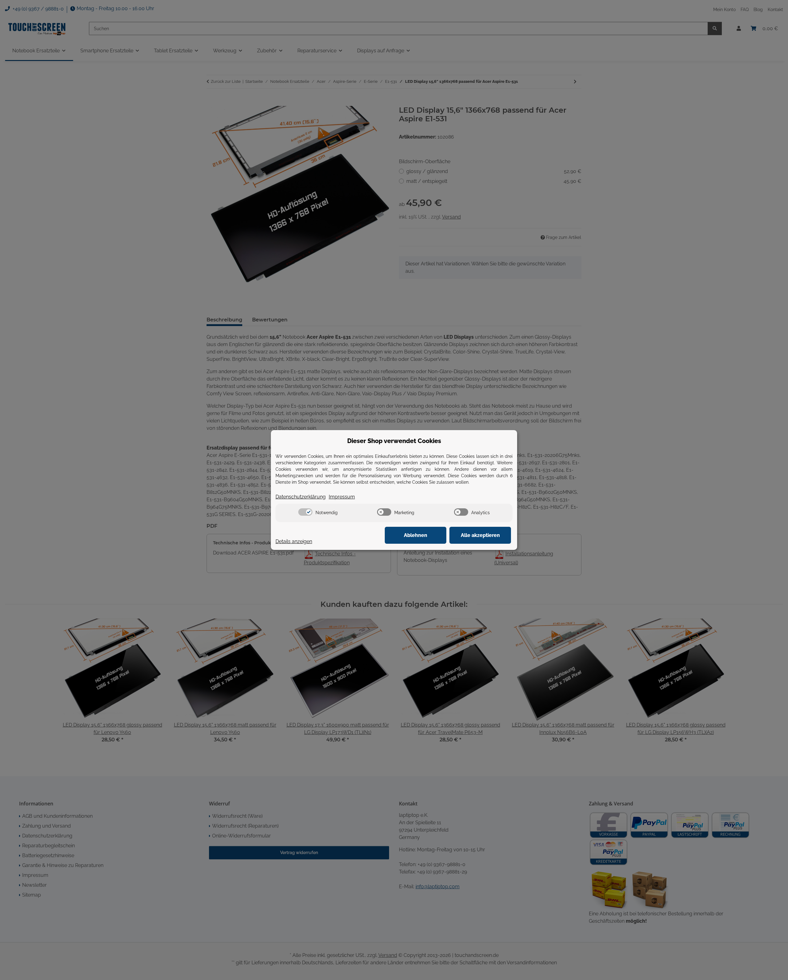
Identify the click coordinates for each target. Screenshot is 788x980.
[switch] (305, 512)
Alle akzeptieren (480, 535)
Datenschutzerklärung (300, 497)
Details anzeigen (293, 541)
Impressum (342, 497)
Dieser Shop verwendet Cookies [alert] (394, 441)
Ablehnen (415, 535)
